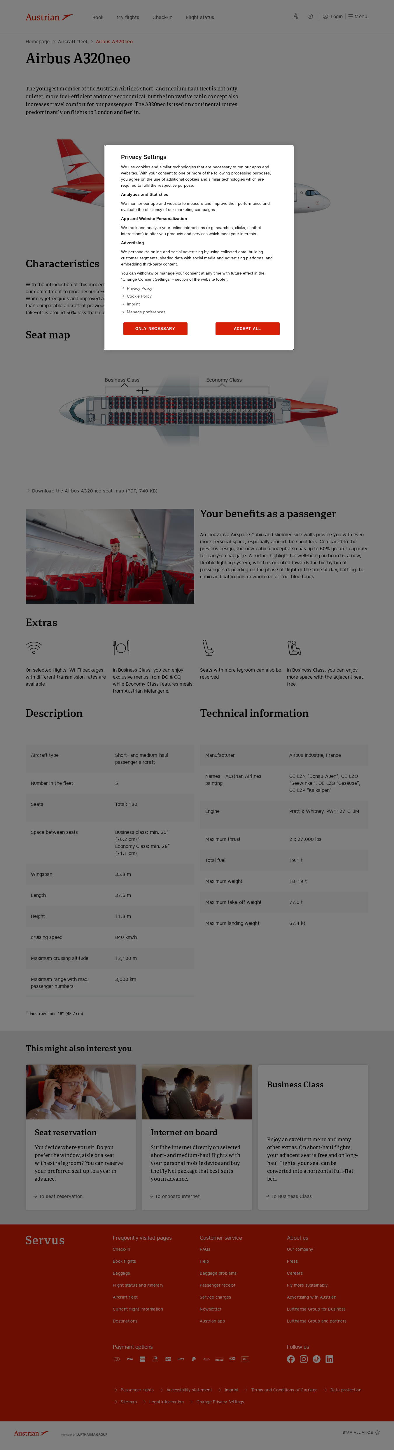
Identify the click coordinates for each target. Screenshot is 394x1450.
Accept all (247, 328)
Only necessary (155, 328)
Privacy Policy (139, 288)
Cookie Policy (139, 296)
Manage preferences (146, 312)
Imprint (133, 304)
